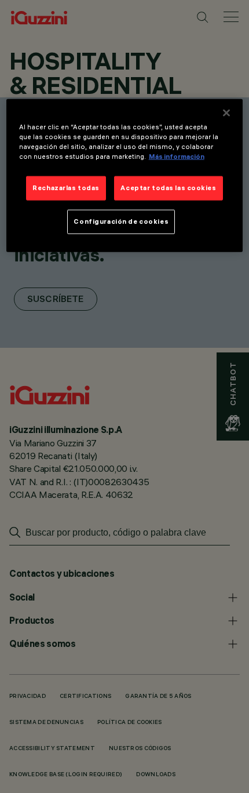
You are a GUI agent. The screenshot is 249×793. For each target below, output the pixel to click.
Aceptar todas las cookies (168, 188)
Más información (176, 156)
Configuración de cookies (121, 221)
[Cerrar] (226, 113)
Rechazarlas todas (66, 188)
